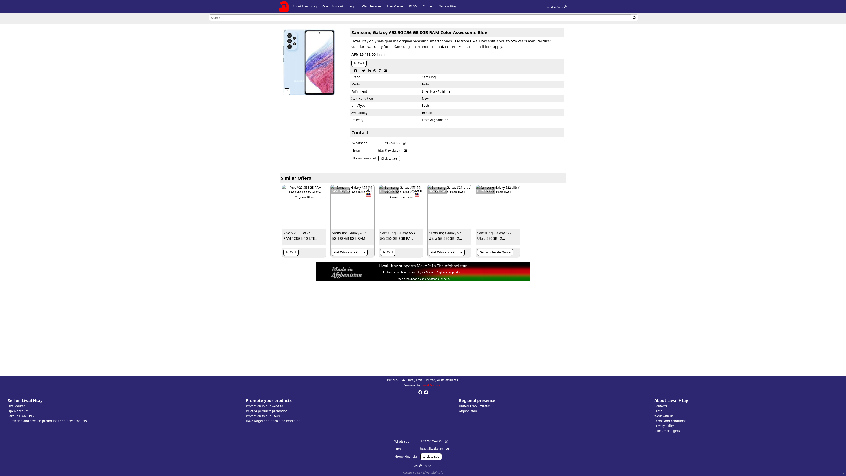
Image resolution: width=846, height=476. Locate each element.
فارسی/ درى (559, 6)
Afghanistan (468, 411)
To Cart (359, 63)
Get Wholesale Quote (349, 252)
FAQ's (413, 6)
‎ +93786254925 (389, 143)
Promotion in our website (264, 406)
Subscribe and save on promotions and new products (47, 421)
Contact (428, 6)
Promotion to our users (263, 416)
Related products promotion (267, 411)
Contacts (660, 406)
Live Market (395, 6)
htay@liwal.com (389, 150)
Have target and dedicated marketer (273, 421)
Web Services (372, 6)
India (426, 84)
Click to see (389, 158)
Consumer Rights (667, 431)
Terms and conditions (670, 421)
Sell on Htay (447, 6)
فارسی (418, 465)
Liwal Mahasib (432, 385)
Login (353, 6)
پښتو (547, 6)
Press (658, 411)
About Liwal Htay (304, 6)
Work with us (663, 416)
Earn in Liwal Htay (21, 416)
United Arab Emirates (475, 406)
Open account (18, 411)
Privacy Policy (664, 426)
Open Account (332, 6)
